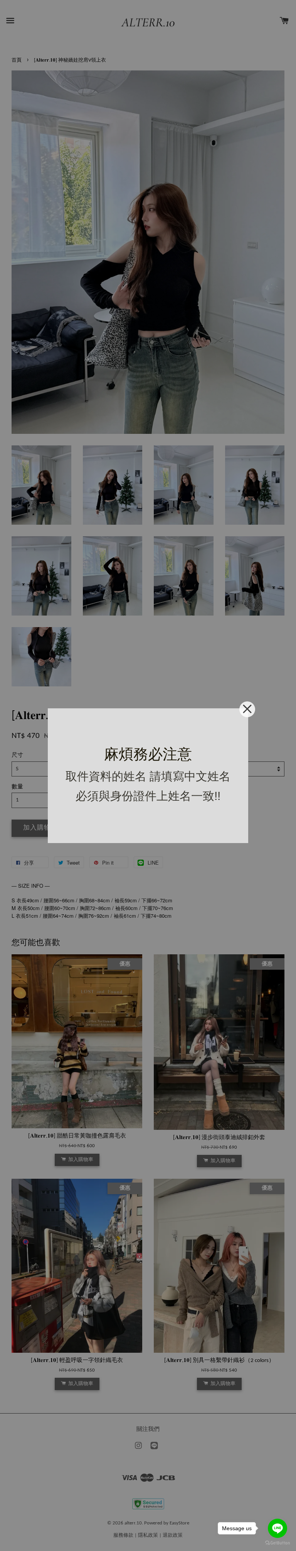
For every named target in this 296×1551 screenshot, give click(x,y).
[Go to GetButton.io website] (277, 1543)
